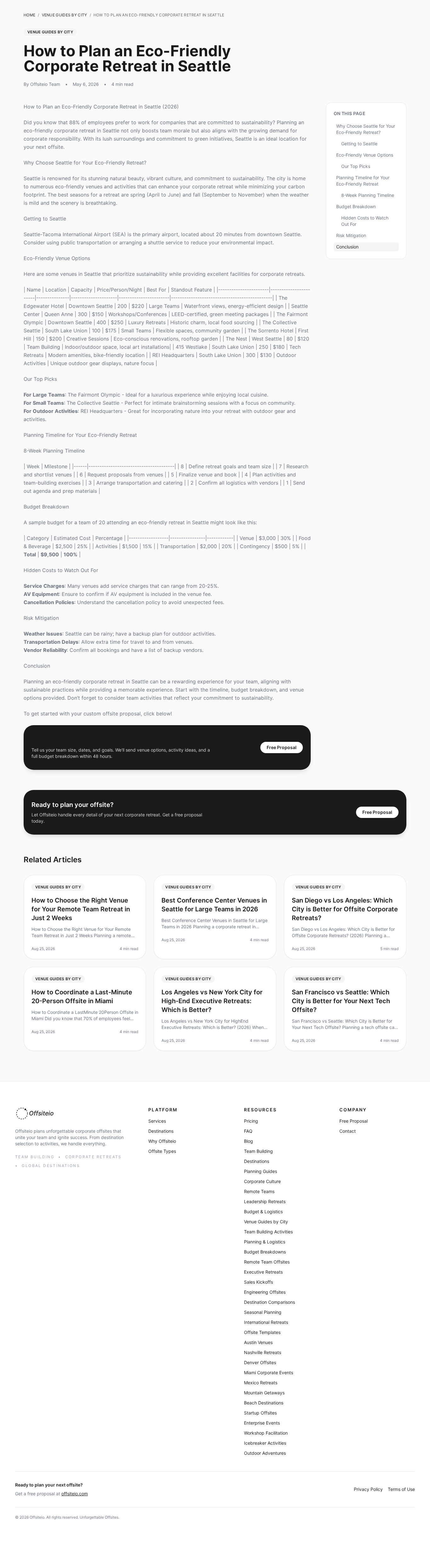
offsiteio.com (74, 1493)
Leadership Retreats (265, 1201)
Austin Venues (258, 1342)
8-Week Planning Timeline (54, 450)
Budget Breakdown (46, 506)
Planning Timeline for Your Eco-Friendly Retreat (80, 435)
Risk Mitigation (41, 618)
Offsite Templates (262, 1332)
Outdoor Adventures (265, 1453)
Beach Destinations (263, 1402)
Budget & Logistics (263, 1211)
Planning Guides (260, 1171)
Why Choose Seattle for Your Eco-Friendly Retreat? (85, 162)
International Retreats (266, 1322)
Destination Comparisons (269, 1302)
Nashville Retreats (262, 1352)
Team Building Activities (268, 1231)
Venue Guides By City (64, 15)
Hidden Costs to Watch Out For (61, 570)
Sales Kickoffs (258, 1282)
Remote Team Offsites (267, 1261)
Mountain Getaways (264, 1392)
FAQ (248, 1131)
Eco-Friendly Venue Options (57, 258)
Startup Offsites (260, 1412)
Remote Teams (259, 1191)
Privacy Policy (368, 1489)
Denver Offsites (260, 1362)
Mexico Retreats (260, 1382)
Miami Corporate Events (268, 1372)
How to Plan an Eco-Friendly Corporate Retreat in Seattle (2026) (101, 106)
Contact (347, 1131)
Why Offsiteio (162, 1141)
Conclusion (37, 666)
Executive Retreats (263, 1272)
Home (29, 15)
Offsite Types (162, 1151)
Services (157, 1121)
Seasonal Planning (262, 1312)
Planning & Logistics (264, 1241)
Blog (248, 1141)
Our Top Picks (40, 379)
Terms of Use (401, 1489)
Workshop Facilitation (266, 1433)
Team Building (258, 1151)
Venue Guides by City (266, 1221)
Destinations (160, 1131)
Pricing (251, 1121)
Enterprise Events (262, 1423)
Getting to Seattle (45, 218)
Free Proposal (282, 747)
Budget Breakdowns (265, 1251)
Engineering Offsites (265, 1292)
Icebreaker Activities (265, 1443)
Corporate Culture (262, 1181)
